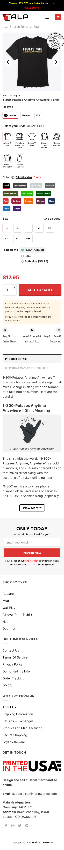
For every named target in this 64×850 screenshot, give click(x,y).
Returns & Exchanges (18, 721)
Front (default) (34, 250)
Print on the (10, 249)
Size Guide (54, 218)
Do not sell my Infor (17, 671)
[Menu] (47, 17)
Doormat (9, 628)
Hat (5, 621)
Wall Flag (9, 607)
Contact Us (11, 650)
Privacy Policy (31, 560)
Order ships (32, 341)
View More (31, 508)
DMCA (7, 685)
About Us (9, 707)
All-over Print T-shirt (17, 614)
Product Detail (16, 359)
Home (5, 95)
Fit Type (8, 107)
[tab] (32, 358)
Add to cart (40, 290)
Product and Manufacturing (22, 728)
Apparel (17, 95)
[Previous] (8, 62)
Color (17, 177)
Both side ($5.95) (36, 261)
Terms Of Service (15, 657)
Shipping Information (18, 714)
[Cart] (58, 17)
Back (28, 256)
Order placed (10, 341)
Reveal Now (32, 553)
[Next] (56, 62)
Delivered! (55, 341)
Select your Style (14, 126)
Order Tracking (13, 678)
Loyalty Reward (14, 742)
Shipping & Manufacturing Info (26, 368)
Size (31, 218)
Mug (6, 600)
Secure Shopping (15, 735)
